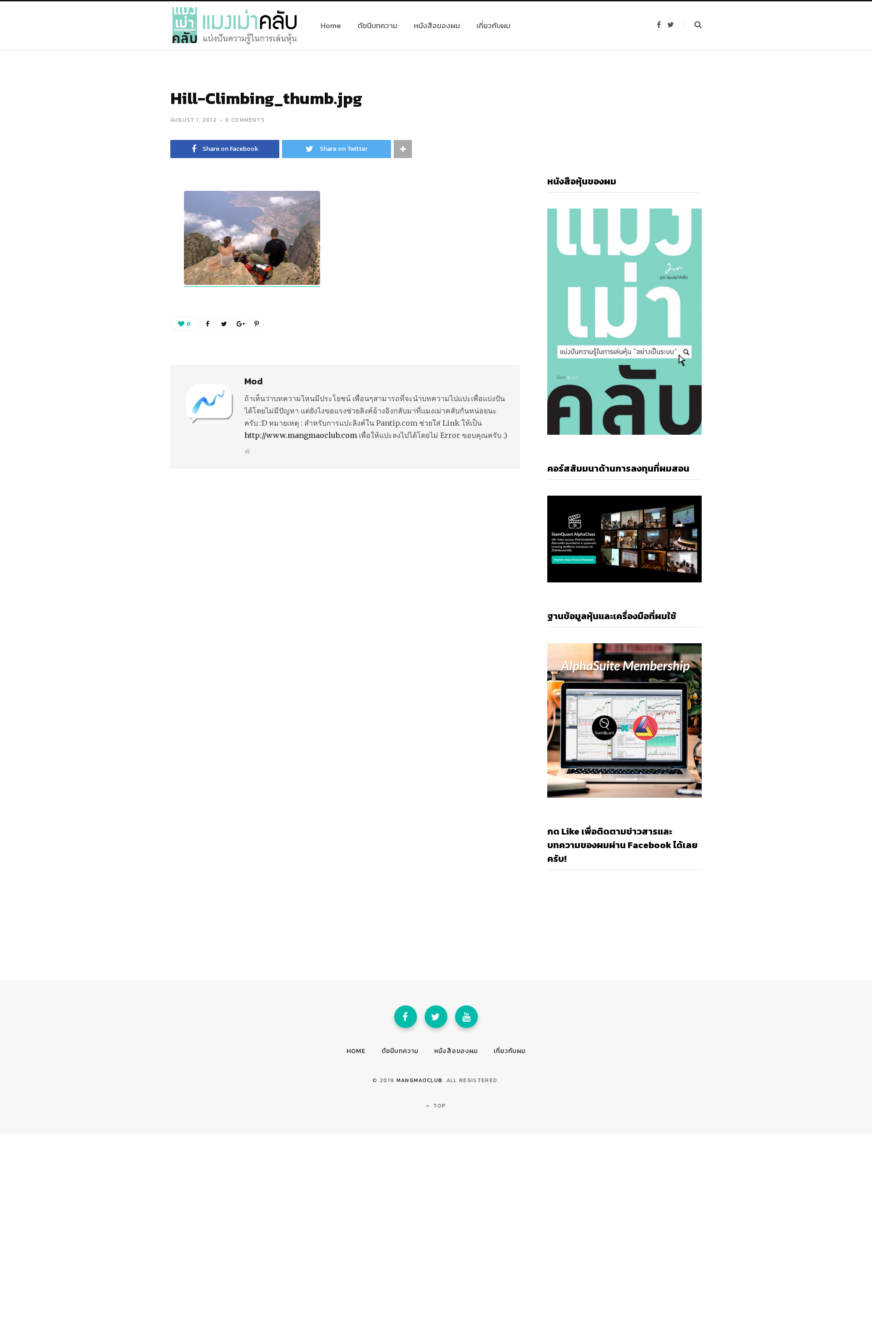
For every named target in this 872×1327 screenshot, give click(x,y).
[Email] (125, 273)
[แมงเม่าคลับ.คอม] (234, 25)
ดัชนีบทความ (400, 1051)
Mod (253, 381)
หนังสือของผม (456, 1051)
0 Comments (245, 120)
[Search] (693, 25)
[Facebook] (405, 1016)
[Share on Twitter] (125, 248)
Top (438, 1106)
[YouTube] (466, 1016)
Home (356, 1051)
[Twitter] (436, 1016)
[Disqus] (345, 580)
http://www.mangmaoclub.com (300, 435)
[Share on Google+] (240, 323)
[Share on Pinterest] (256, 323)
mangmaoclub (419, 1080)
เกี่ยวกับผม (509, 1051)
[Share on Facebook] (125, 224)
